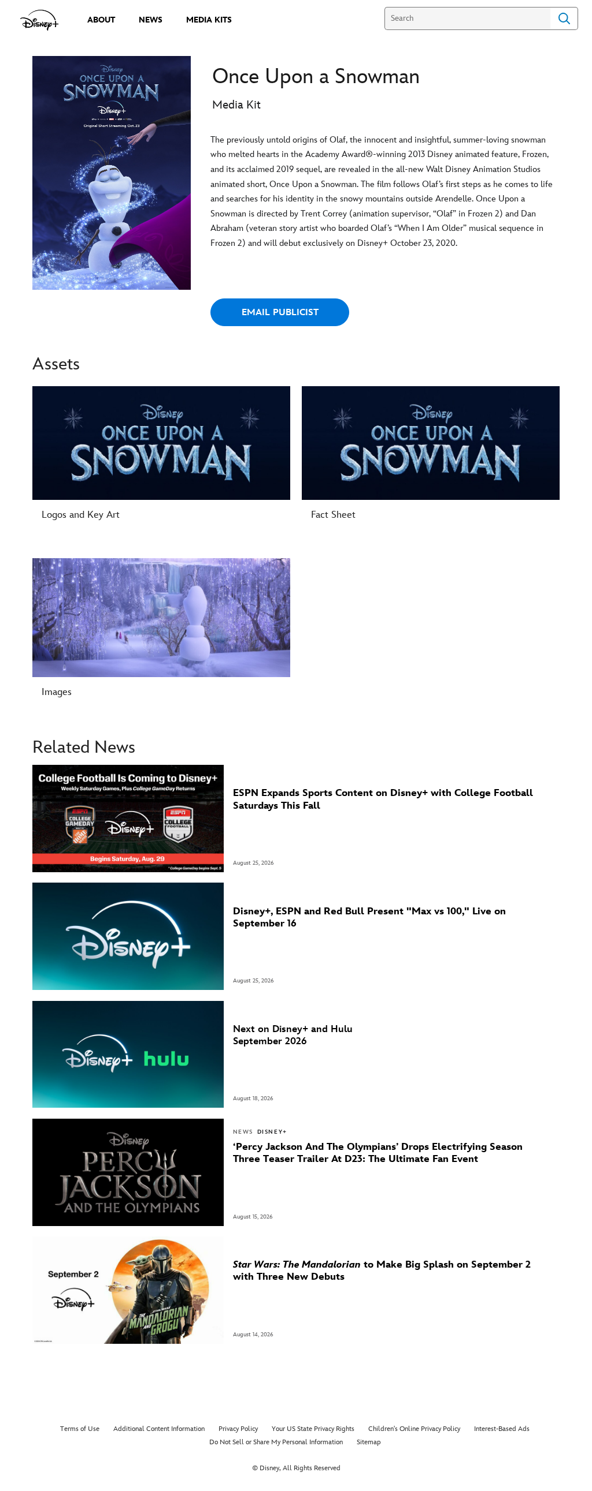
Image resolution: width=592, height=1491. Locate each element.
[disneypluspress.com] (39, 20)
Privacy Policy (238, 1429)
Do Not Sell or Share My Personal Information (276, 1442)
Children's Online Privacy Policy (414, 1429)
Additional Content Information (159, 1429)
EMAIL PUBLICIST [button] (280, 312)
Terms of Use (79, 1429)
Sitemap (369, 1442)
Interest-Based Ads (502, 1429)
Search (564, 18)
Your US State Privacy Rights (313, 1429)
